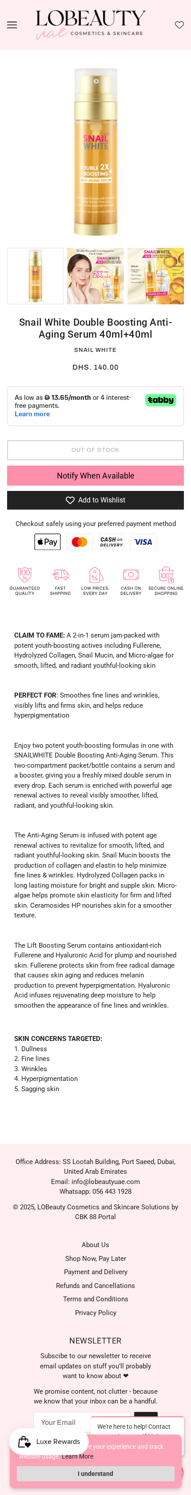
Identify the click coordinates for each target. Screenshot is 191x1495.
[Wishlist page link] (179, 24)
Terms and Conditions (95, 1299)
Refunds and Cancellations (95, 1286)
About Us (95, 1245)
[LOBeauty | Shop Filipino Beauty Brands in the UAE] (91, 24)
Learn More (77, 1456)
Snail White (95, 350)
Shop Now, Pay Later (95, 1259)
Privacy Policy (95, 1313)
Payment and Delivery (95, 1272)
